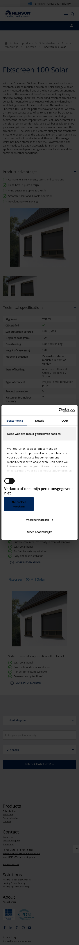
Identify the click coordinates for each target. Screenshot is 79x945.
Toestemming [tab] (14, 420)
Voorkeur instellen (37, 520)
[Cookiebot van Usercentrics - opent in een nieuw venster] (59, 410)
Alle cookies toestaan (19, 504)
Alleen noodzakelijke (39, 531)
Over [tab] (65, 420)
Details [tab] (39, 420)
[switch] (9, 481)
